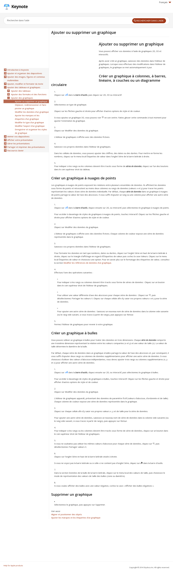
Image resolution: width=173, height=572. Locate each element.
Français (163, 2)
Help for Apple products (13, 565)
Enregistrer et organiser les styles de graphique (31, 131)
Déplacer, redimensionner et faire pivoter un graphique (30, 107)
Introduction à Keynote (18, 69)
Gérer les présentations (18, 143)
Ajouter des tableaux (21, 90)
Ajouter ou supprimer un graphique (31, 101)
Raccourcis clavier (15, 150)
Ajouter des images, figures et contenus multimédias (26, 78)
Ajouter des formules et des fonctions (28, 94)
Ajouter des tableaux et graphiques (23, 87)
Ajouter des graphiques (22, 98)
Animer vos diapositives (18, 136)
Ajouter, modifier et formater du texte (25, 83)
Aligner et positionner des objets (66, 514)
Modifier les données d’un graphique (32, 112)
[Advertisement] (74, 60)
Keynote (19, 6)
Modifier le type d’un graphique (29, 122)
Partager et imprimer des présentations (26, 147)
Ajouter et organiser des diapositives (24, 73)
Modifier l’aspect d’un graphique (30, 126)
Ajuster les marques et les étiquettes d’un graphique (75, 517)
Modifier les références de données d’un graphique (87, 262)
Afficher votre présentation (20, 140)
